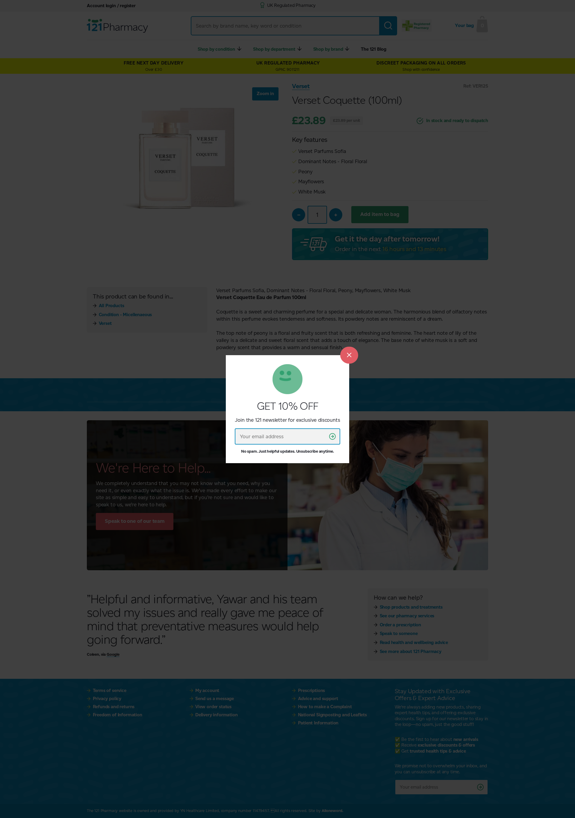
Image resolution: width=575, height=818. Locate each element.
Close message (349, 355)
